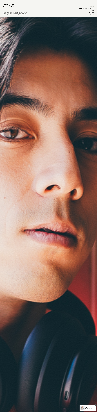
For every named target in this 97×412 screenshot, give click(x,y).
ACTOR (92, 10)
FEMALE (81, 8)
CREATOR (91, 12)
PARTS (92, 8)
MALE (87, 8)
